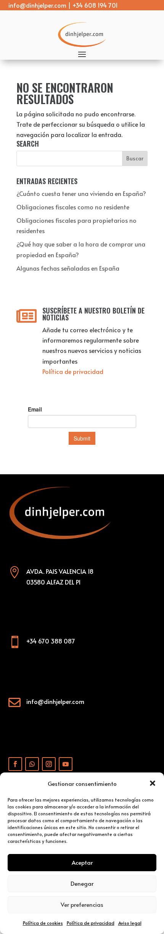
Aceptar (82, 862)
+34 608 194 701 (95, 5)
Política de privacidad (90, 923)
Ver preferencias (82, 904)
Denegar (82, 883)
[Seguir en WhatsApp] (32, 764)
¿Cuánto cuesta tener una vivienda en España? (81, 193)
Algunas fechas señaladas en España (67, 268)
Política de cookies (43, 923)
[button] (152, 783)
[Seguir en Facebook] (15, 764)
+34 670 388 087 (50, 641)
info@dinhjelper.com (37, 5)
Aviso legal (129, 923)
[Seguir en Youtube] (65, 764)
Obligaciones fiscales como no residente (72, 206)
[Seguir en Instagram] (49, 764)
